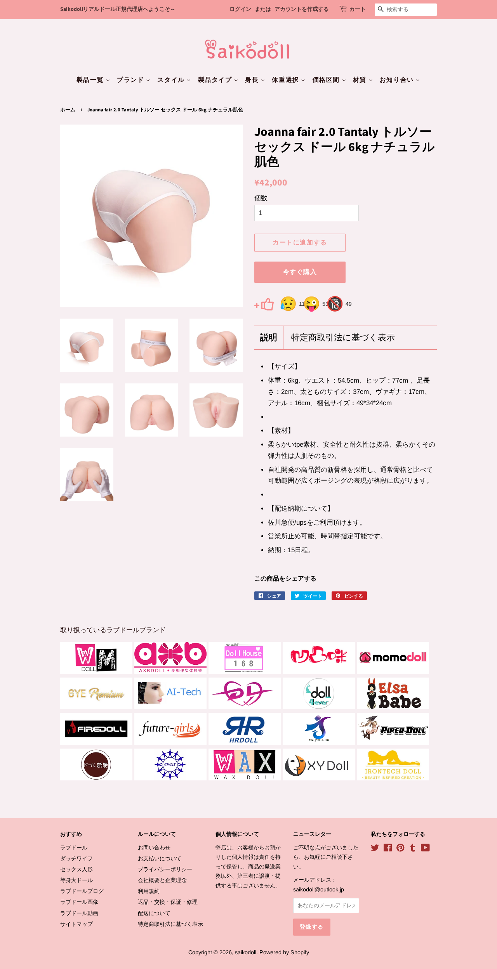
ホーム (67, 109)
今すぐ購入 (300, 272)
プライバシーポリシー (165, 869)
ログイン (240, 9)
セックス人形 (76, 869)
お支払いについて (159, 858)
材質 (360, 80)
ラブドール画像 (79, 902)
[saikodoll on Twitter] (375, 849)
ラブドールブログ (82, 891)
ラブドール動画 (79, 913)
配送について (154, 913)
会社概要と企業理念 (162, 880)
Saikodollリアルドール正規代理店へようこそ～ (118, 9)
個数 (261, 198)
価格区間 (327, 80)
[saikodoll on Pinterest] (400, 849)
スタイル (171, 80)
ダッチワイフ (76, 858)
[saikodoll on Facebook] (387, 849)
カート (357, 9)
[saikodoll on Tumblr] (412, 849)
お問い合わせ (154, 847)
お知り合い (398, 80)
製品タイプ (216, 80)
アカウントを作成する (302, 9)
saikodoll (245, 952)
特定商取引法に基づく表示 (343, 338)
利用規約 (149, 891)
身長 (253, 80)
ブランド (131, 80)
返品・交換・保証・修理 (168, 902)
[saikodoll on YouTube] (425, 849)
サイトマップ (76, 924)
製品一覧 (91, 80)
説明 (268, 338)
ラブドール (73, 847)
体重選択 (286, 80)
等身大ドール (76, 880)
